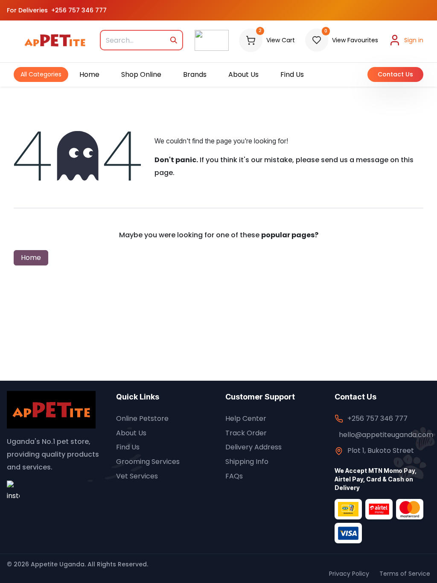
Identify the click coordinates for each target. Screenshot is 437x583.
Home (31, 257)
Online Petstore (142, 418)
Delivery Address (253, 447)
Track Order (246, 433)
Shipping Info (246, 461)
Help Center (245, 418)
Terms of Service (404, 573)
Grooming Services (148, 461)
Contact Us (395, 74)
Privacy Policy (349, 573)
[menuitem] (41, 74)
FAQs (234, 476)
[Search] (173, 40)
